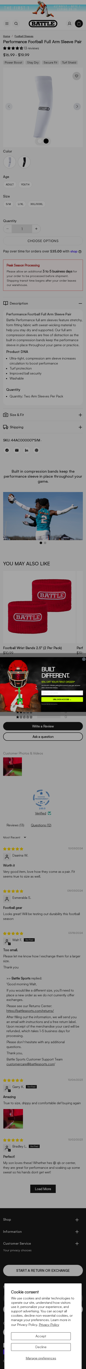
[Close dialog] (84, 659)
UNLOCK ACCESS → (62, 699)
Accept (40, 1336)
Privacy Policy (49, 1325)
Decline (41, 1347)
